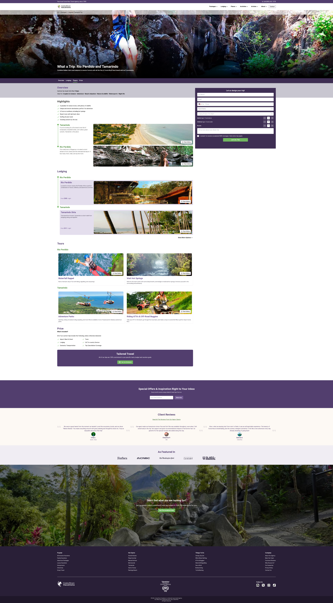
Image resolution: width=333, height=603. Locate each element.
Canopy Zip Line (199, 555)
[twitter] (263, 585)
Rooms (199, 125)
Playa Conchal (132, 558)
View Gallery (187, 142)
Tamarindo (131, 565)
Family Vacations (62, 558)
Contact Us (268, 570)
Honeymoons (61, 565)
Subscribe (179, 397)
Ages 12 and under (205, 122)
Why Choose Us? (269, 563)
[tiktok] (274, 585)
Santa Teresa (132, 567)
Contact (272, 6)
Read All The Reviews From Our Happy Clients (167, 419)
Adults (199, 118)
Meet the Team (269, 558)
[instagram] (268, 585)
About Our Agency (270, 555)
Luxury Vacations (62, 563)
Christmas (60, 567)
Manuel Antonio (132, 560)
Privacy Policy (269, 567)
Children (199, 122)
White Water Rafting (201, 558)
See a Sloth (198, 565)
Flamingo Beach (132, 570)
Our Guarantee (269, 565)
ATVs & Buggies (199, 560)
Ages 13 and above (204, 118)
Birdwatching (199, 567)
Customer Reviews (270, 560)
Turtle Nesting (199, 570)
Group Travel (60, 570)
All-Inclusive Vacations (63, 555)
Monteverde (131, 563)
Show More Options (184, 237)
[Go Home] (64, 6)
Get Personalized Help (166, 510)
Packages (64, 12)
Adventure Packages (63, 560)
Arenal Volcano (132, 555)
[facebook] (257, 585)
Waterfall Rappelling (201, 563)
